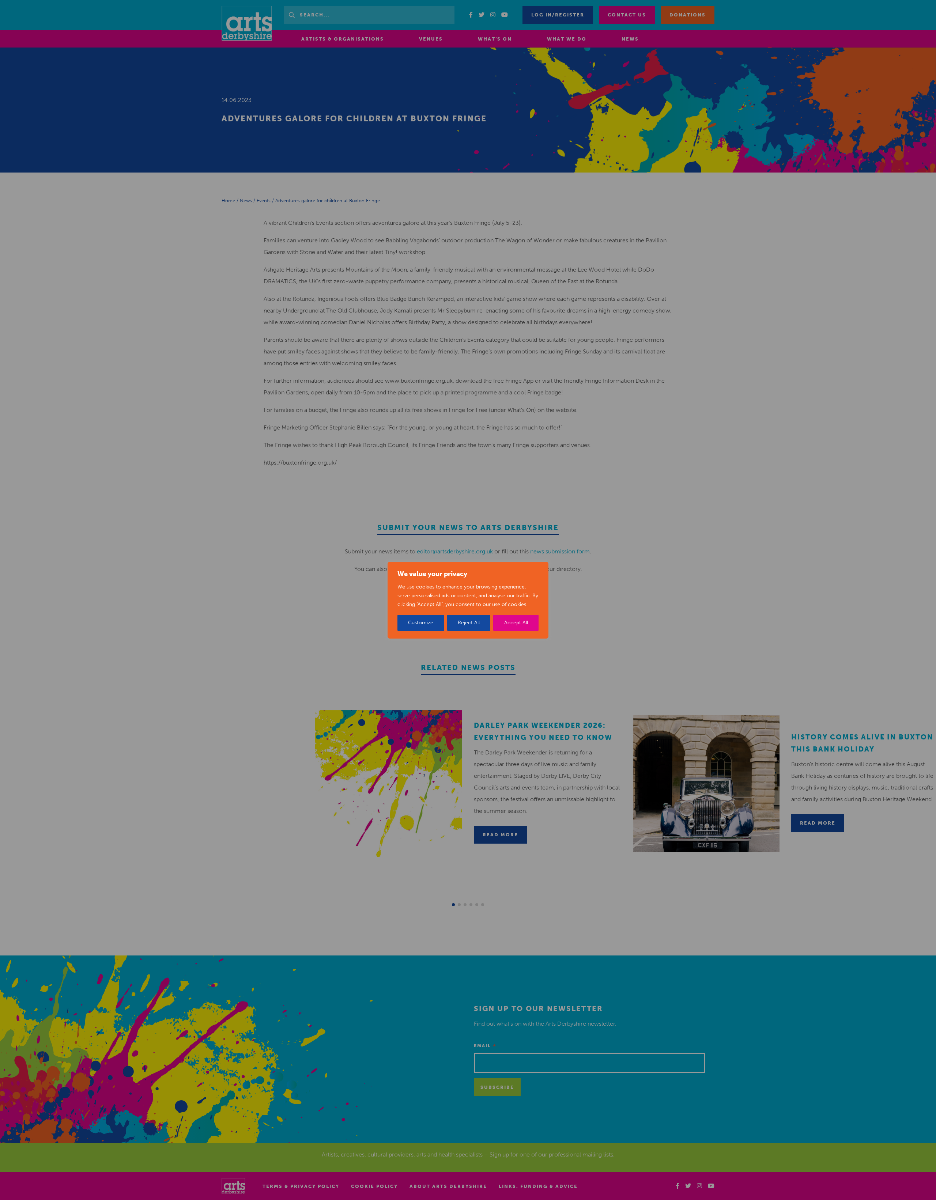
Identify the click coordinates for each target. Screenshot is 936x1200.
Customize (420, 623)
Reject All (469, 623)
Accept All (516, 623)
